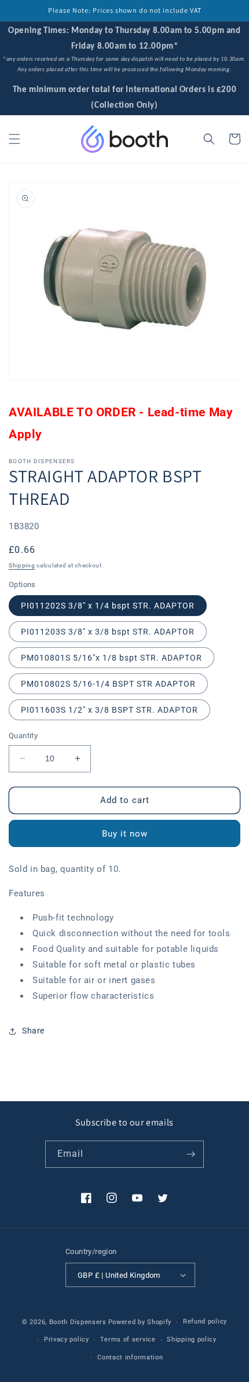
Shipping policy (192, 1339)
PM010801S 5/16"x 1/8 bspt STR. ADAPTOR (111, 657)
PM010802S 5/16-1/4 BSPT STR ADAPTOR (108, 683)
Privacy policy (66, 1339)
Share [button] (33, 1030)
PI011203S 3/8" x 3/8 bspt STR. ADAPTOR (108, 631)
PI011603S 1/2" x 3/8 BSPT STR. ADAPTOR (109, 709)
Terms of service (127, 1339)
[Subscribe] (190, 1154)
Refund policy (205, 1321)
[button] (14, 139)
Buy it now (125, 834)
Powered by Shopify (140, 1322)
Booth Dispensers (78, 1322)
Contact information (130, 1357)
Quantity (23, 735)
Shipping (22, 565)
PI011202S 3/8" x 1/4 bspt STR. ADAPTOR (108, 605)
